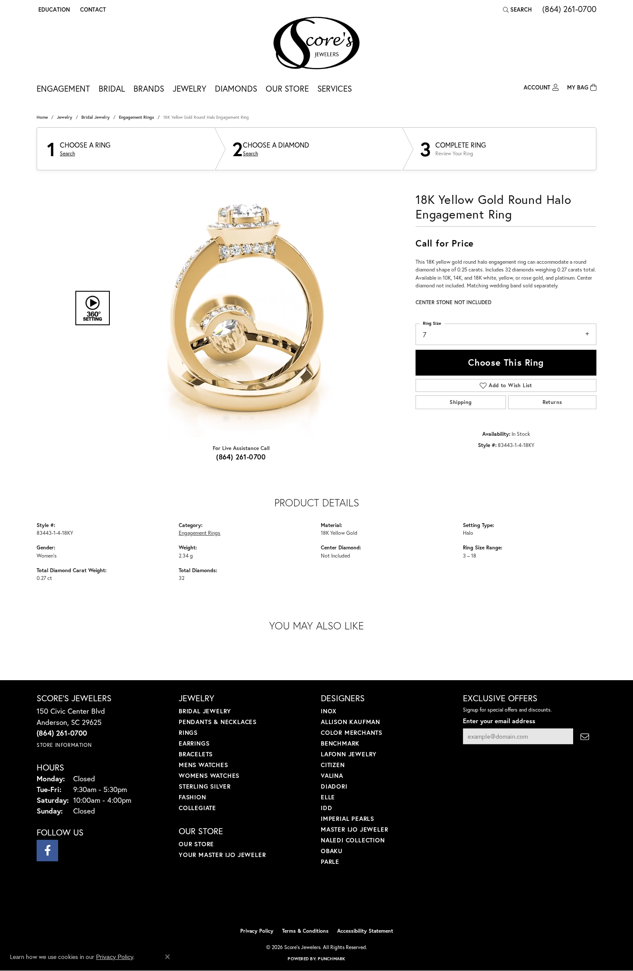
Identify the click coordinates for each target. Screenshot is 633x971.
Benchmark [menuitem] (340, 743)
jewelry (64, 117)
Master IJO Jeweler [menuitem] (354, 829)
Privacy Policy (256, 931)
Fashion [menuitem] (192, 797)
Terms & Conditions (305, 931)
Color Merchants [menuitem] (351, 732)
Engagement (63, 88)
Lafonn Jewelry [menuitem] (349, 754)
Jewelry (189, 88)
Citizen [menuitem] (333, 765)
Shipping (461, 402)
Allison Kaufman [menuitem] (350, 722)
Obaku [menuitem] (332, 851)
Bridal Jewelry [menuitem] (205, 711)
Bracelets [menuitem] (196, 754)
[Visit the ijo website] (295, 901)
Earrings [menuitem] (194, 743)
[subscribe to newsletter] (584, 736)
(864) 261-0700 (241, 456)
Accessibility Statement (365, 931)
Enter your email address (499, 721)
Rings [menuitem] (188, 732)
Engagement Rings (136, 117)
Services (334, 88)
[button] (53, 9)
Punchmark (331, 959)
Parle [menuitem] (330, 861)
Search (67, 154)
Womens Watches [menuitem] (209, 775)
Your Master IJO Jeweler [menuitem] (222, 855)
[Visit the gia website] (337, 901)
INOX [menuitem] (329, 711)
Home (42, 117)
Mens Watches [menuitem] (203, 765)
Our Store (287, 88)
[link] (92, 9)
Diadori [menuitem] (334, 786)
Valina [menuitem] (332, 775)
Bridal (112, 88)
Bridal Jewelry (95, 117)
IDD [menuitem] (326, 808)
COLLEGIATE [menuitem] (197, 808)
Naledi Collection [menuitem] (353, 840)
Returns (552, 402)
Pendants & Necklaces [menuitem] (218, 722)
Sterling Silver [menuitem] (205, 786)
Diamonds (236, 88)
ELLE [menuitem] (328, 797)
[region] (239, 308)
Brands (148, 88)
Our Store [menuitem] (196, 844)
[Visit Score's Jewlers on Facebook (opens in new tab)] (47, 850)
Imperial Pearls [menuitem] (347, 818)
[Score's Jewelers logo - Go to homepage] (316, 43)
